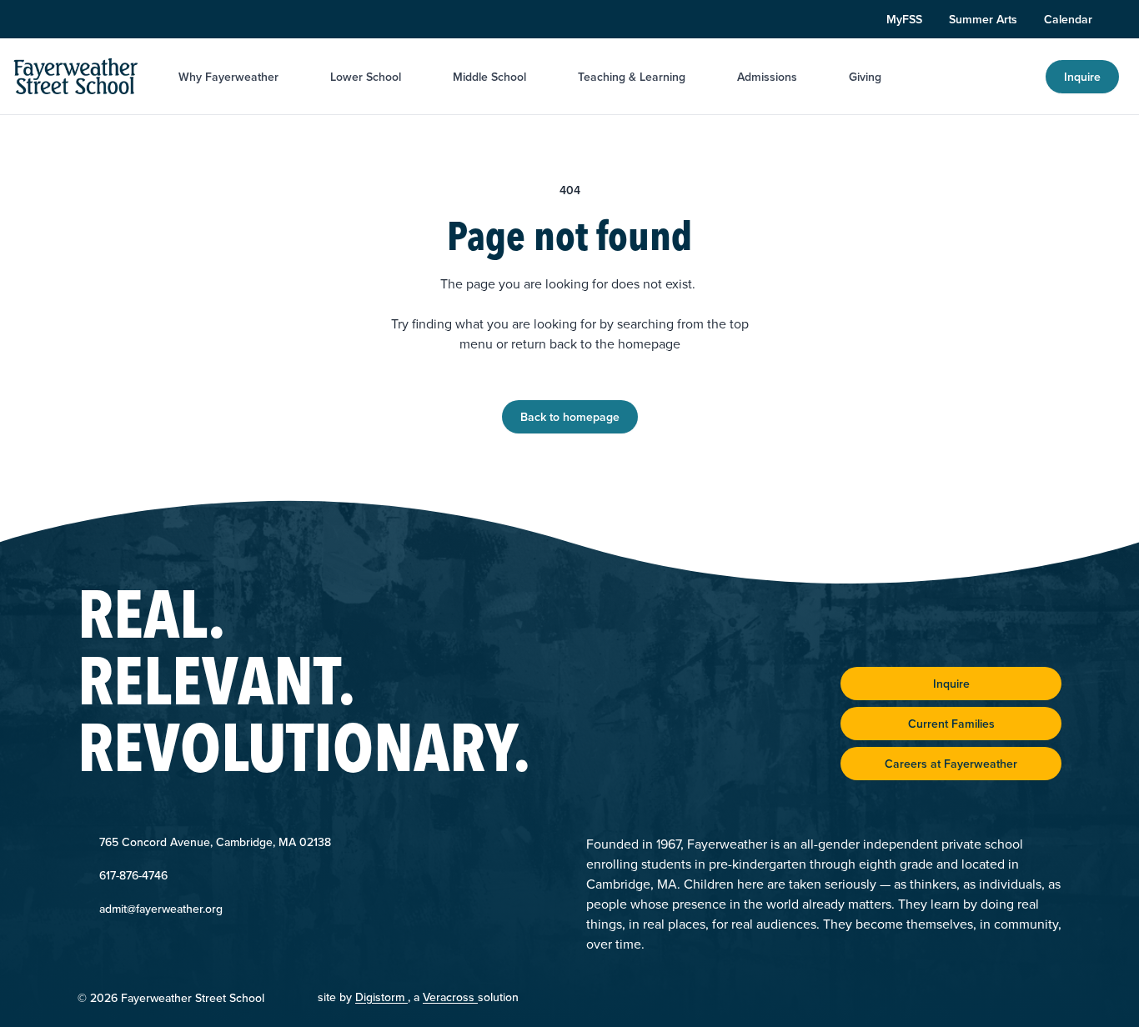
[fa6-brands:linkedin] (112, 19)
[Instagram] (49, 19)
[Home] (75, 76)
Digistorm (381, 997)
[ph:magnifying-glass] (1022, 76)
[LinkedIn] (112, 19)
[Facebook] (80, 19)
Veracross (450, 997)
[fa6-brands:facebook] (80, 19)
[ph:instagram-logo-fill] (49, 19)
